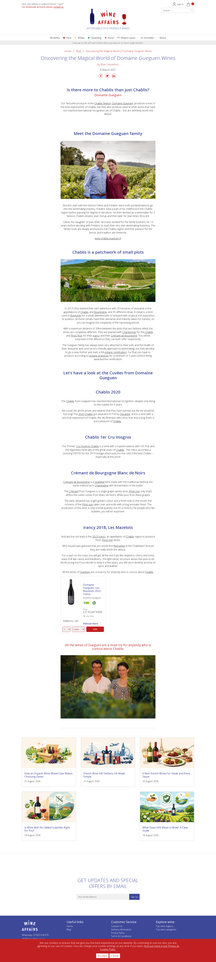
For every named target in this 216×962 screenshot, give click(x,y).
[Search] (192, 10)
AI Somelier (147, 37)
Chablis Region (102, 103)
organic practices (98, 355)
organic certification (116, 352)
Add (95, 629)
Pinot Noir (76, 335)
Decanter (125, 414)
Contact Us (117, 926)
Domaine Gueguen (122, 103)
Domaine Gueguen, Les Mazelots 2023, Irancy (92, 589)
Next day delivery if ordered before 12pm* (43, 3)
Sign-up (134, 896)
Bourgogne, (100, 312)
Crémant (74, 491)
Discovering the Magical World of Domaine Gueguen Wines (119, 51)
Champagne (101, 485)
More (163, 37)
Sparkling (96, 37)
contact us (58, 6)
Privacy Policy (117, 932)
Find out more (90, 623)
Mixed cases (128, 37)
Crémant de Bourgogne (124, 335)
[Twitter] (107, 76)
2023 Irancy (98, 536)
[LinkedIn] (114, 76)
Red (68, 37)
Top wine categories (166, 929)
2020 (81, 414)
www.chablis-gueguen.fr (108, 238)
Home (67, 51)
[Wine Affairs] (108, 20)
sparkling (100, 482)
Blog (78, 51)
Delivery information (121, 929)
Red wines (119, 546)
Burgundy (75, 315)
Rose (111, 37)
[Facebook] (101, 76)
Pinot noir (134, 491)
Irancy (96, 335)
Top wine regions (164, 926)
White (81, 37)
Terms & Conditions (121, 936)
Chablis (84, 312)
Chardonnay (129, 332)
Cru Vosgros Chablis (87, 446)
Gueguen (85, 572)
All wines (55, 37)
